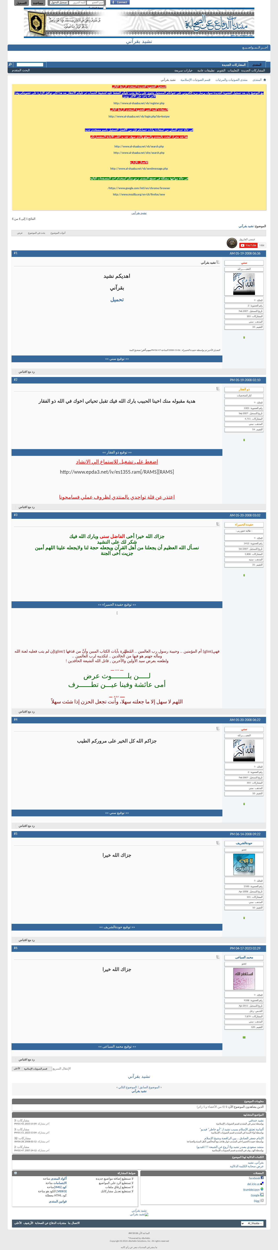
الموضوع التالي (127, 1087)
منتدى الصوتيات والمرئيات (231, 80)
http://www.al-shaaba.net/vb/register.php (139, 103)
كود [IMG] (60, 1187)
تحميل (117, 299)
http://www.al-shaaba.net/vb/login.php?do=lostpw (139, 116)
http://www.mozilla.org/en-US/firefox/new (139, 194)
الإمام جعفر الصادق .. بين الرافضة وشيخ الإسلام (234, 1138)
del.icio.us (253, 1184)
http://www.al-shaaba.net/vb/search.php (139, 146)
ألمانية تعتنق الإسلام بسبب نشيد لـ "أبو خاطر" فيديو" (232, 1129)
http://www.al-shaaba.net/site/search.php (139, 153)
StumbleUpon (251, 1190)
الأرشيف (28, 1223)
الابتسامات (60, 1183)
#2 (15, 380)
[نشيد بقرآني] (139, 1214)
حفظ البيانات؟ (96, 8)
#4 (15, 719)
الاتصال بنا (74, 1223)
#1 (15, 253)
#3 (15, 515)
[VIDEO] (61, 1191)
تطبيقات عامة (206, 70)
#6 (15, 948)
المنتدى (256, 64)
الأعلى (17, 1069)
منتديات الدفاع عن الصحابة (50, 1223)
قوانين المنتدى (58, 1201)
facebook (254, 1178)
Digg (257, 1201)
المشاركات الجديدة (253, 70)
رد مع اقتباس (27, 372)
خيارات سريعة (183, 70)
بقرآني (259, 1162)
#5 (15, 834)
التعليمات (233, 70)
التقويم (221, 70)
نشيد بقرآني (139, 41)
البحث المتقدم (21, 70)
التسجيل (21, 3)
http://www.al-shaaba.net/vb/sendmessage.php (139, 168)
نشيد (251, 1162)
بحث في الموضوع (36, 233)
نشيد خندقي (256, 1120)
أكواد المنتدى (59, 1179)
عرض (20, 233)
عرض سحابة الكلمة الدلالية (247, 1166)
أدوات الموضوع (58, 233)
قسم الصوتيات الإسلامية (195, 80)
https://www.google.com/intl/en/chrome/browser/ (139, 188)
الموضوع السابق (149, 1087)
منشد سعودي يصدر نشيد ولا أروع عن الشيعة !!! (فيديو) (230, 1147)
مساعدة (38, 3)
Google (255, 1195)
